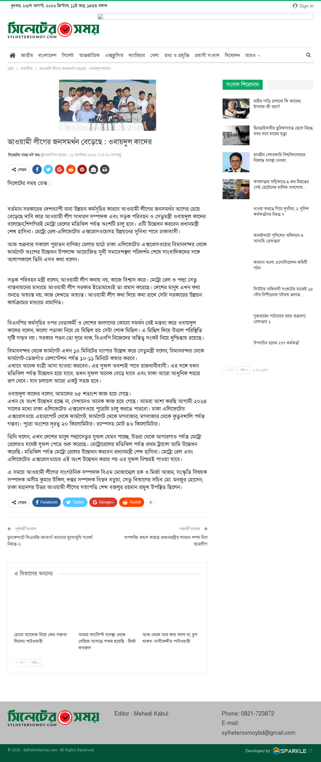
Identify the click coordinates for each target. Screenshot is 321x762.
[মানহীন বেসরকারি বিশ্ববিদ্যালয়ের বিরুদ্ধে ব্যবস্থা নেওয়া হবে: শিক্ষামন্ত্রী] (236, 162)
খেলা (154, 55)
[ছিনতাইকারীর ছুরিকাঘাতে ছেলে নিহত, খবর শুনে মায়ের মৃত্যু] (236, 135)
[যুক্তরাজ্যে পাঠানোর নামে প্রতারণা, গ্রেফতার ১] (236, 323)
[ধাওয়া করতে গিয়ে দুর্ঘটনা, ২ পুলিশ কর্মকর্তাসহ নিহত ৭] (236, 216)
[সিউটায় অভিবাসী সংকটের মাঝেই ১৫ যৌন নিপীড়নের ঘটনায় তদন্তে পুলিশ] (236, 296)
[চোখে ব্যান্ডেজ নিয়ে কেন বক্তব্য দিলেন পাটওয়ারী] (43, 607)
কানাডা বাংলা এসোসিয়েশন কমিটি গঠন (280, 265)
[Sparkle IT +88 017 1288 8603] (293, 751)
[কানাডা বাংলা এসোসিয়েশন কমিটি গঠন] (236, 270)
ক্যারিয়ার (137, 55)
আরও (250, 55)
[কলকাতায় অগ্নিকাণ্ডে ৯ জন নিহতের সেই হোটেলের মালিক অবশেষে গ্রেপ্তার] (236, 189)
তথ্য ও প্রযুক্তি (176, 55)
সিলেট (68, 55)
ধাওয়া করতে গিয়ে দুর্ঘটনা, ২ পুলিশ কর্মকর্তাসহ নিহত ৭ (281, 211)
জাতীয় (27, 55)
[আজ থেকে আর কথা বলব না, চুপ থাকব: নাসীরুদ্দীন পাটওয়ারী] (171, 607)
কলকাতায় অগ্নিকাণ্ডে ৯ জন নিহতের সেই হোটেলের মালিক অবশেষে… (281, 184)
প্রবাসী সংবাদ (207, 55)
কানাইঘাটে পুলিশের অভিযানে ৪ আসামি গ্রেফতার (278, 238)
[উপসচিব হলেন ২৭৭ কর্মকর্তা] (236, 350)
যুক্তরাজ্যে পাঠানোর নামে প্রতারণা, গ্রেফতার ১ (280, 319)
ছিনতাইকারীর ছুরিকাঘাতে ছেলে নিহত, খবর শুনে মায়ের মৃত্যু (283, 131)
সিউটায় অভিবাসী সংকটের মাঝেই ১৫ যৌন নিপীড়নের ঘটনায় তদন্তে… (283, 292)
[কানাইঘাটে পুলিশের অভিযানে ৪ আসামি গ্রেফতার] (236, 243)
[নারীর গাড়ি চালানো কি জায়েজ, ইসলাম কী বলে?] (236, 109)
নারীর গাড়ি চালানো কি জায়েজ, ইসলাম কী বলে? (277, 104)
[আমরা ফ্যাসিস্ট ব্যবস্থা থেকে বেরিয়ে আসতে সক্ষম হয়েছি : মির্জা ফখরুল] (107, 607)
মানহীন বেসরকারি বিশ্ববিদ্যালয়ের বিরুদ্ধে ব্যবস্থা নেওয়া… (279, 157)
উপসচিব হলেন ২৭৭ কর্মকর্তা (276, 343)
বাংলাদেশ (47, 55)
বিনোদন (232, 55)
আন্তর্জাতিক (89, 55)
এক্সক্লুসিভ (114, 55)
